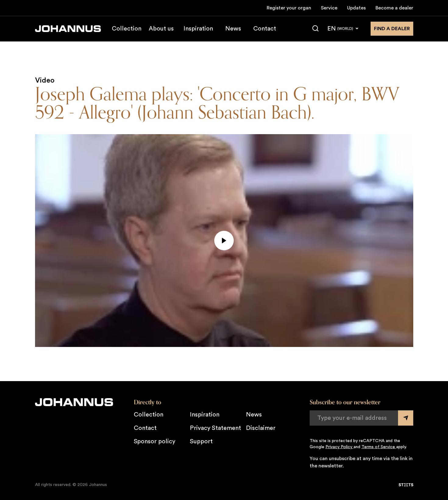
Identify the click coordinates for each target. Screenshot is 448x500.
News (233, 29)
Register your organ (289, 7)
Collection (126, 29)
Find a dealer (392, 28)
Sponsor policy (154, 441)
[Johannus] (68, 28)
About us (161, 29)
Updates (356, 7)
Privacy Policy (339, 447)
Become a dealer (394, 7)
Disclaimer (261, 428)
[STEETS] (406, 484)
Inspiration (198, 29)
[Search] (315, 28)
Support (201, 441)
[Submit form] (405, 418)
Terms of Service (378, 447)
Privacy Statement (215, 428)
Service (329, 7)
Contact (264, 29)
